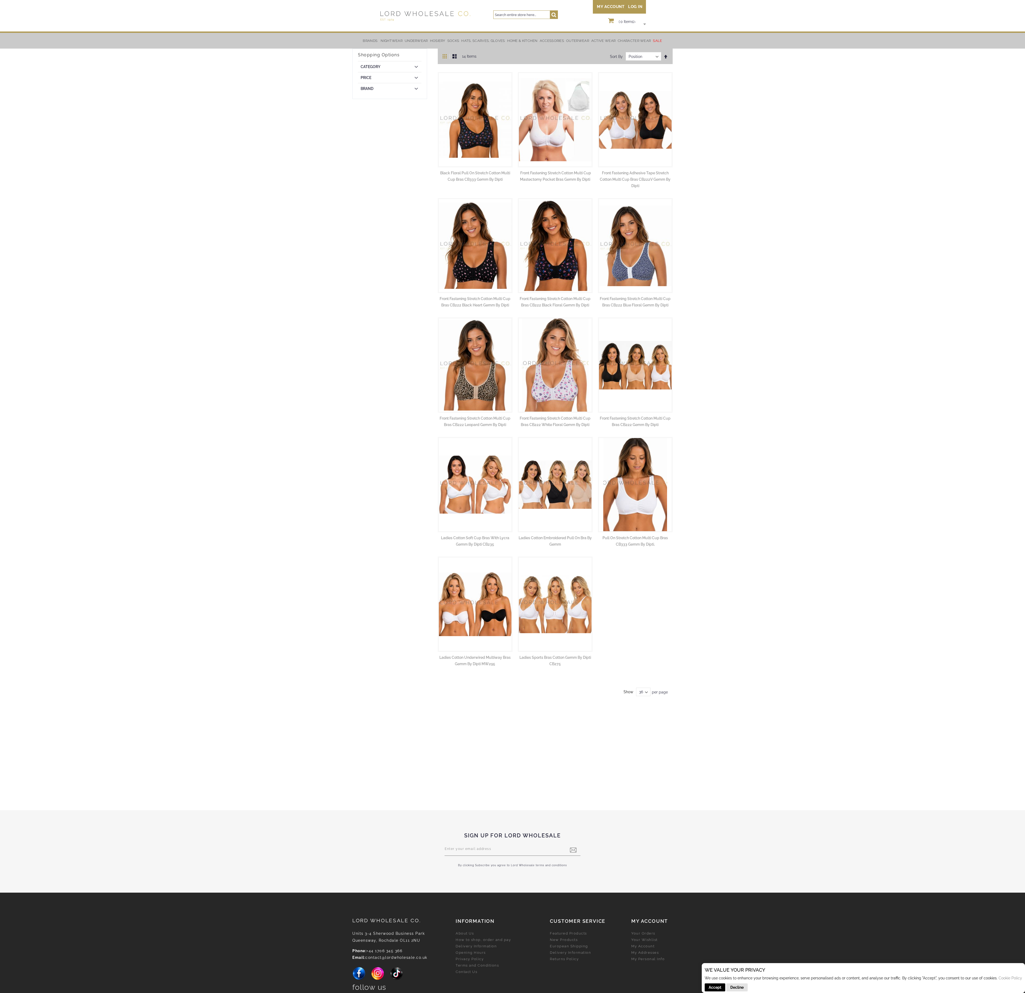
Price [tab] (366, 78)
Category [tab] (370, 67)
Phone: (359, 951)
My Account (610, 6)
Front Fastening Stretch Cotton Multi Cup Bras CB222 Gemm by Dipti (635, 421)
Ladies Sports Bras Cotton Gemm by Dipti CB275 (555, 660)
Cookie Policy (1010, 978)
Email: (358, 957)
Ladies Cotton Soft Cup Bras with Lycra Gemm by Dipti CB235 (475, 541)
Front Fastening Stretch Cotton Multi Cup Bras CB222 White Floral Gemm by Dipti (555, 421)
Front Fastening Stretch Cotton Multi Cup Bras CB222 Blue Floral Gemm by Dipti (635, 302)
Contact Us (466, 972)
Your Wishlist (644, 940)
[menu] (512, 41)
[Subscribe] (573, 850)
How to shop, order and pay (483, 940)
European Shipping (569, 946)
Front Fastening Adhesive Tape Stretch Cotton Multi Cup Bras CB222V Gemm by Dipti (635, 179)
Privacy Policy (470, 959)
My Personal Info (648, 959)
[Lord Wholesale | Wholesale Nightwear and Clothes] (424, 16)
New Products (564, 940)
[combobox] (525, 14)
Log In (635, 6)
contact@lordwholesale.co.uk (396, 957)
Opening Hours (471, 953)
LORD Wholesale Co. (386, 920)
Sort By (616, 56)
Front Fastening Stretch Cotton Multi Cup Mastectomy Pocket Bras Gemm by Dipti (555, 176)
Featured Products (568, 933)
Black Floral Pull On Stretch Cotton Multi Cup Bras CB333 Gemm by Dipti (475, 176)
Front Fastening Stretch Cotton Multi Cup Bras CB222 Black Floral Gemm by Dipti (555, 302)
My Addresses (645, 953)
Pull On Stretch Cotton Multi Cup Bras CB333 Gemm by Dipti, (635, 541)
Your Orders (643, 933)
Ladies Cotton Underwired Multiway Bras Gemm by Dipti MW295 (475, 660)
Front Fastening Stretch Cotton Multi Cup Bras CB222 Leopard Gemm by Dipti (475, 421)
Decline (737, 987)
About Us (465, 933)
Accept (715, 987)
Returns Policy (564, 959)
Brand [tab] (367, 88)
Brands (370, 41)
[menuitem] (392, 41)
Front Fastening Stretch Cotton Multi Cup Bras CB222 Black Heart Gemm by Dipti (475, 302)
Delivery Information (476, 946)
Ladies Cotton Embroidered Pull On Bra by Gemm (555, 541)
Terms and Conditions (477, 965)
